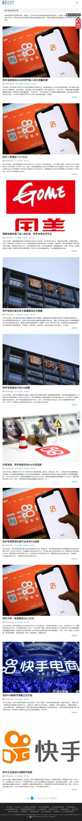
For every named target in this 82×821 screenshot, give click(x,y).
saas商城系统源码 (58, 807)
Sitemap (18, 807)
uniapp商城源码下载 (11, 809)
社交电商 (20, 84)
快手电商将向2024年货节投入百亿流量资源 (25, 80)
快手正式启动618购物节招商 (17, 772)
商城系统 (24, 811)
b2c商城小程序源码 (29, 807)
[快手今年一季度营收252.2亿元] (41, 590)
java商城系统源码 (68, 811)
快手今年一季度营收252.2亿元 (18, 618)
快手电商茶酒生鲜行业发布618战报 (21, 541)
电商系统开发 (53, 809)
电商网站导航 (64, 809)
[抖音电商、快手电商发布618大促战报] (41, 436)
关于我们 (9, 807)
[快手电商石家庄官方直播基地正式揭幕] (41, 282)
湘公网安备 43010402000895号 (40, 816)
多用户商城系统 (13, 811)
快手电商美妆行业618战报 (16, 387)
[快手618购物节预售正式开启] (41, 667)
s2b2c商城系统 (46, 811)
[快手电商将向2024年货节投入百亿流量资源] (41, 52)
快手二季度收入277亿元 (15, 157)
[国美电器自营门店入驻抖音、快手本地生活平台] (41, 205)
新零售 (19, 237)
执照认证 (52, 816)
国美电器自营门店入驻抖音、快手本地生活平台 (27, 234)
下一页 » (53, 798)
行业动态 (27, 84)
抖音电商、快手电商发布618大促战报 (22, 464)
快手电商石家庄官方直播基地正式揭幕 (22, 310)
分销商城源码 (70, 807)
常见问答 (75, 809)
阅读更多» (75, 97)
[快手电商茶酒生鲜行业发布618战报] (41, 513)
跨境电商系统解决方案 (27, 809)
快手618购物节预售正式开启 (17, 695)
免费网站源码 (34, 811)
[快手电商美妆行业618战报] (41, 359)
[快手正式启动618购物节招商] (41, 744)
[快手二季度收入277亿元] (41, 128)
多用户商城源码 (44, 807)
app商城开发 (42, 809)
